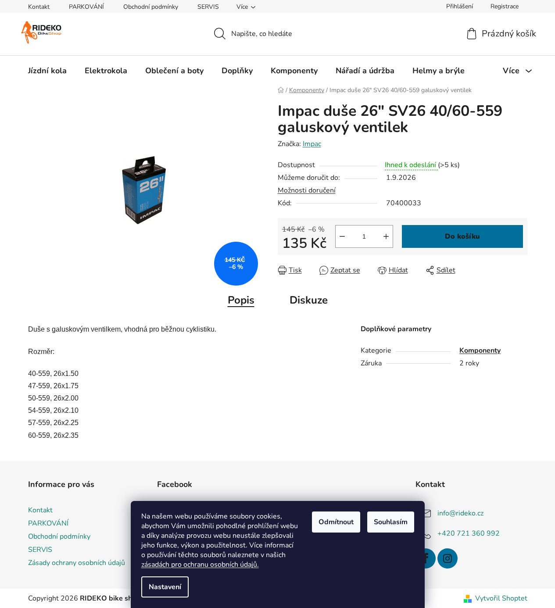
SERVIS (208, 7)
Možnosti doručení (307, 190)
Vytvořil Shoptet (501, 598)
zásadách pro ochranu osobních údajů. (200, 564)
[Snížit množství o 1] (342, 236)
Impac (312, 144)
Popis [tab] (241, 300)
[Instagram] (447, 558)
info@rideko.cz (460, 513)
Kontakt (39, 7)
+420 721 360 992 (468, 533)
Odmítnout (336, 522)
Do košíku (462, 236)
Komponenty (480, 350)
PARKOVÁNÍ (86, 7)
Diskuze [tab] (309, 300)
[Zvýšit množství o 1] (386, 236)
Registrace (505, 6)
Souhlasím (391, 522)
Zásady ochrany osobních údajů (76, 563)
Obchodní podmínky (150, 7)
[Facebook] (425, 558)
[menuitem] (47, 71)
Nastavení (165, 587)
